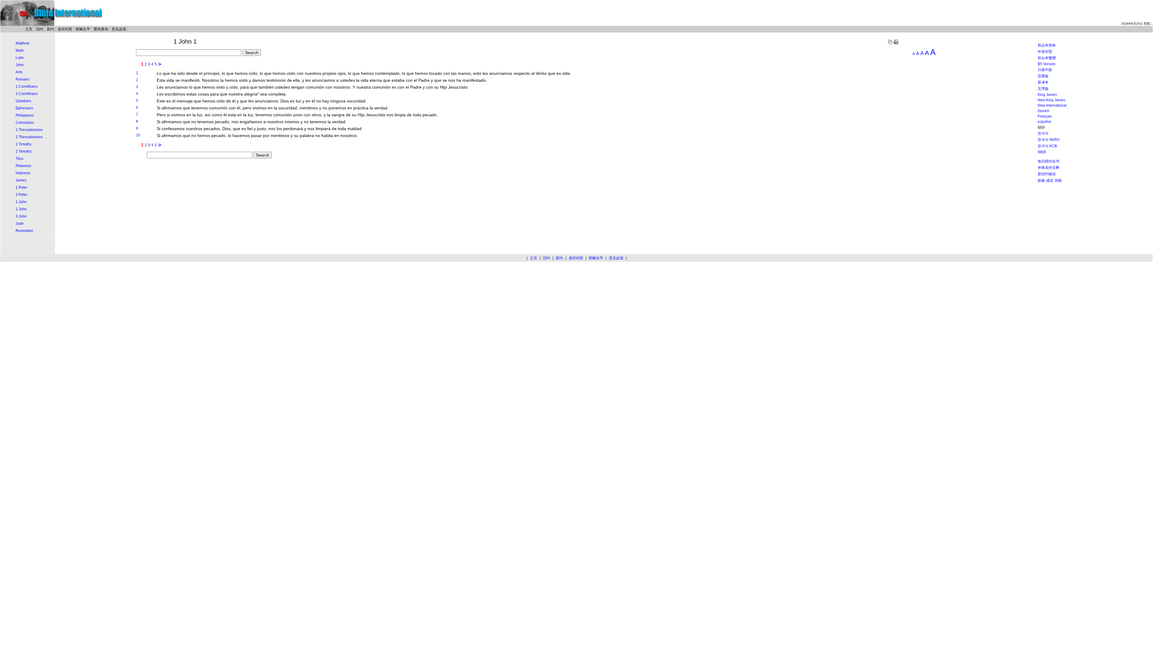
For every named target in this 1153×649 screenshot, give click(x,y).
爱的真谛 (101, 29)
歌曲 (1041, 180)
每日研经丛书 (1048, 161)
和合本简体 (1047, 45)
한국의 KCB (1047, 146)
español (1044, 122)
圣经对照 (65, 29)
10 (138, 135)
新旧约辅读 (1047, 174)
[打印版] (896, 43)
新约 (50, 29)
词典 (1058, 180)
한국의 (1043, 133)
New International (1052, 105)
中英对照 (1045, 52)
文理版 (1043, 89)
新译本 (1043, 82)
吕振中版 (1045, 70)
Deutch (1043, 111)
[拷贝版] (890, 43)
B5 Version (1046, 64)
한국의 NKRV (1049, 140)
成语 (1049, 180)
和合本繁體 (1047, 58)
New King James (1051, 100)
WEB (1042, 152)
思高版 (1043, 76)
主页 (28, 29)
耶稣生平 (83, 29)
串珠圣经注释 (1048, 168)
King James (1047, 95)
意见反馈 (119, 29)
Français (1045, 116)
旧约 (39, 29)
